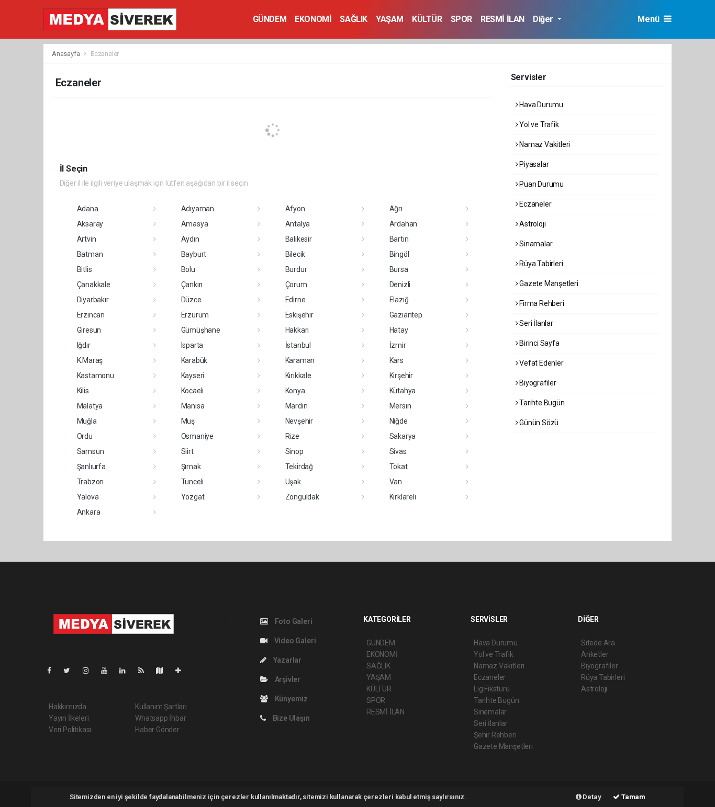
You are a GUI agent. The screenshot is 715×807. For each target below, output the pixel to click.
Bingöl (399, 254)
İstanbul (298, 345)
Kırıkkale (298, 375)
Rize (292, 436)
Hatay (398, 330)
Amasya (194, 224)
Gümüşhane (200, 330)
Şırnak (191, 466)
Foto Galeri (292, 621)
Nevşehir (299, 421)
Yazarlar (286, 660)
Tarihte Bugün (541, 403)
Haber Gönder (157, 729)
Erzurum (195, 315)
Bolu (188, 269)
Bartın (399, 239)
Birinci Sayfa (538, 343)
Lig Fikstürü (492, 689)
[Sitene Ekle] (182, 670)
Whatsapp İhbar (160, 718)
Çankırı (192, 284)
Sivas (398, 451)
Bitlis (84, 269)
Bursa (398, 269)
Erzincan (91, 315)
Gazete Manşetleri (548, 283)
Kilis (83, 391)
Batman (90, 254)
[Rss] (145, 670)
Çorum (296, 284)
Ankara (88, 512)
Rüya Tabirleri (540, 263)
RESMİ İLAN (502, 19)
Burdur (296, 269)
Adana (87, 208)
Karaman (300, 360)
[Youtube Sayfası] (108, 670)
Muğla (87, 421)
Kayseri (193, 375)
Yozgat (193, 497)
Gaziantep (405, 315)
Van (395, 482)
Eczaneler (534, 204)
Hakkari (297, 330)
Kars (396, 360)
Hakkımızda (67, 706)
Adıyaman (197, 208)
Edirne (295, 299)
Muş (188, 421)
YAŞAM (390, 19)
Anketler (594, 654)
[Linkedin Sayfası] (126, 670)
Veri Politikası (70, 729)
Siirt (187, 451)
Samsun (90, 451)
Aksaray (90, 224)
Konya (295, 391)
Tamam (632, 797)
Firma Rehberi (541, 303)
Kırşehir (401, 375)
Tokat (398, 466)
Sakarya (402, 436)
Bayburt (194, 254)
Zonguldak (302, 497)
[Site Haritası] (164, 670)
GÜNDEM (270, 19)
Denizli (400, 284)
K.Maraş (90, 360)
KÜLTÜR (427, 19)
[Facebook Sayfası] (53, 670)
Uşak (293, 482)
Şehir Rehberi (495, 735)
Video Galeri (294, 640)
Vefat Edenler (540, 363)
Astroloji (531, 224)
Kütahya (402, 391)
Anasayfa (66, 54)
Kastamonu (95, 375)
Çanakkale (93, 284)
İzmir (397, 345)
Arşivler (286, 679)
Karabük (194, 360)
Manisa (193, 406)
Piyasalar (533, 164)
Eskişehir (299, 315)
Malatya (90, 406)
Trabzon (90, 482)
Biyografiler (537, 383)
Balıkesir (298, 239)
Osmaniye (197, 436)
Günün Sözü (538, 422)
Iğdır (84, 345)
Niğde (398, 421)
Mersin (400, 406)
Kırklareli (402, 497)
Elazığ (399, 299)
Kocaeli (192, 391)
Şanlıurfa (91, 466)
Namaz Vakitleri (544, 144)
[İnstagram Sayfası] (90, 670)
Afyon (295, 208)
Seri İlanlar (535, 323)
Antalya (297, 224)
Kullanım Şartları (161, 706)
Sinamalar (535, 244)
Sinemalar (490, 712)
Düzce (191, 299)
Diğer (544, 19)
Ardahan (403, 224)
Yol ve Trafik (538, 124)
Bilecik (295, 254)
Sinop (294, 451)
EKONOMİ (313, 19)
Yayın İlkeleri (68, 718)
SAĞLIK (353, 19)
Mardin (296, 406)
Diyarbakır (93, 299)
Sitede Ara (598, 643)
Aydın (190, 239)
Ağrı (396, 208)
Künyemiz (290, 699)
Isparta (192, 345)
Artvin (86, 239)
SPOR (461, 19)
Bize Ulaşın (290, 718)
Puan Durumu (541, 184)
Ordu (85, 436)
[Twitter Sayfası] (71, 670)
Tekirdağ (299, 466)
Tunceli (192, 482)
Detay (591, 797)
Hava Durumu (540, 104)
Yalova (88, 497)
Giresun (89, 330)
